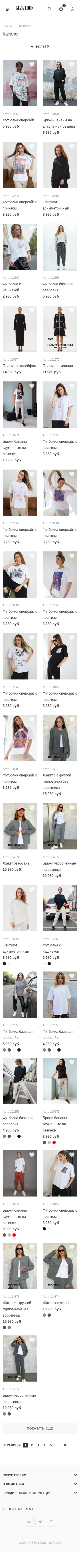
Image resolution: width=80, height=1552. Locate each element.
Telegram (40, 1522)
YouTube (51, 1522)
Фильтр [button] (42, 46)
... (58, 1445)
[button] (7, 9)
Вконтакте (29, 1522)
